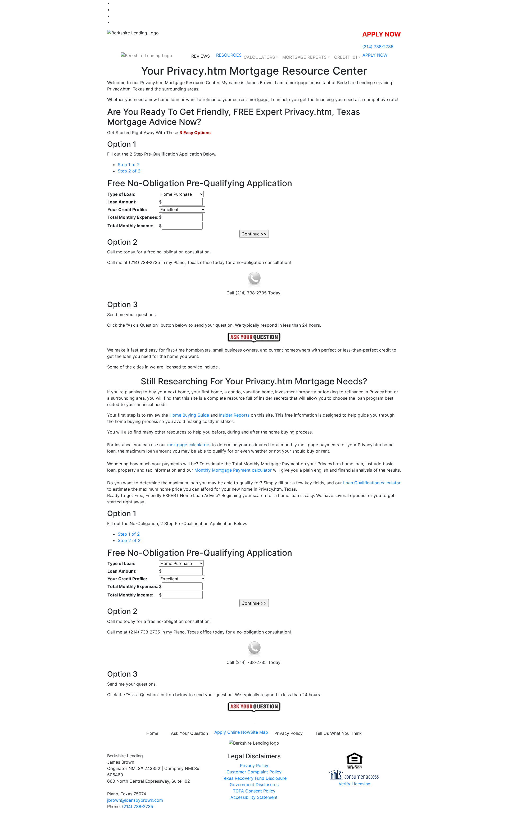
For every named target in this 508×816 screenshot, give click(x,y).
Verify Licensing (354, 783)
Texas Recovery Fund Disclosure (254, 778)
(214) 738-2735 (377, 46)
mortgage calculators (188, 444)
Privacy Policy (288, 733)
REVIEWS (200, 56)
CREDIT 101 (345, 57)
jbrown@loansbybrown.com (135, 800)
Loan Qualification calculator (372, 482)
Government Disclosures (254, 784)
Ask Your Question (189, 733)
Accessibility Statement (254, 797)
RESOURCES (229, 55)
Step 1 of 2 (129, 164)
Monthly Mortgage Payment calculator (233, 470)
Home (152, 733)
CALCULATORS (259, 57)
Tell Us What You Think (338, 733)
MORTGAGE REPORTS (304, 57)
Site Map (259, 732)
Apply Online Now (232, 732)
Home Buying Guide (189, 415)
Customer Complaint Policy (254, 771)
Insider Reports (234, 415)
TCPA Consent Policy (254, 791)
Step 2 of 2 (129, 171)
